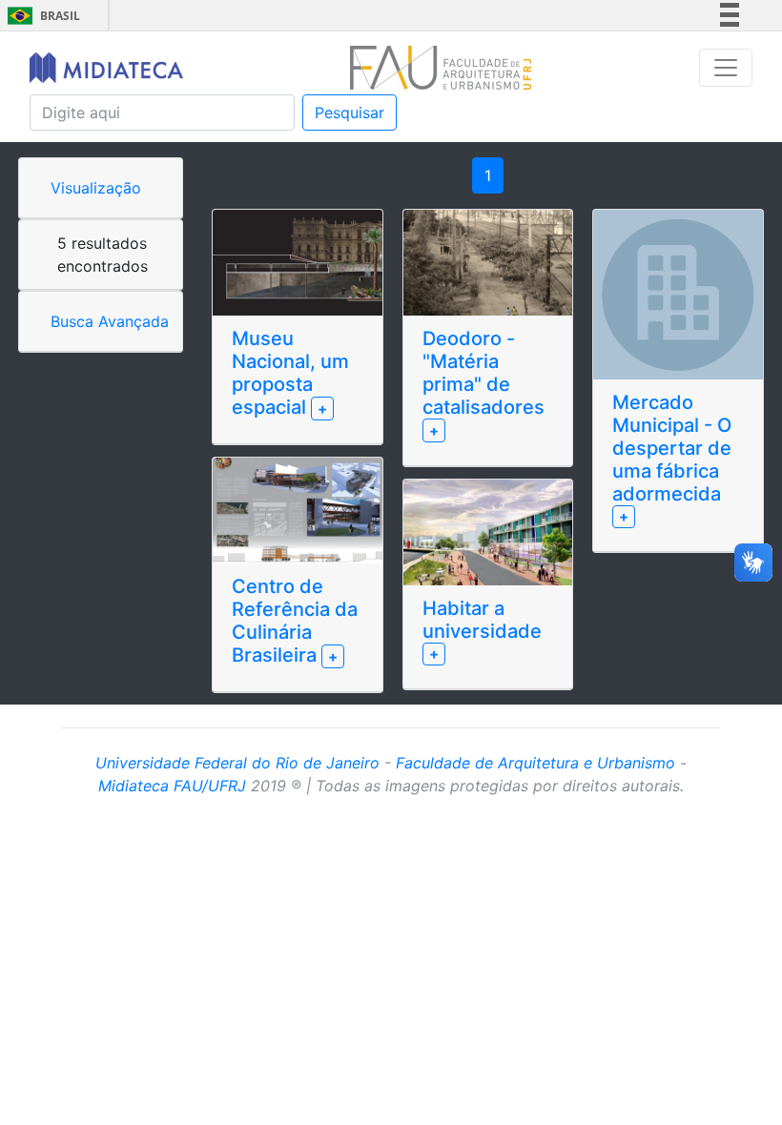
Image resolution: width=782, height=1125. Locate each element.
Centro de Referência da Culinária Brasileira (295, 620)
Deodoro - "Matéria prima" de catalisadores (483, 373)
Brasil (40, 16)
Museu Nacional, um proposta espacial (290, 373)
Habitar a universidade (482, 620)
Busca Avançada (110, 321)
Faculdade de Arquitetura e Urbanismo (535, 762)
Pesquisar (349, 112)
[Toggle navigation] (725, 68)
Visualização (96, 187)
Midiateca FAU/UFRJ (172, 785)
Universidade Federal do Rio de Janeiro (237, 762)
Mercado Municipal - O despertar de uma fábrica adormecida (671, 448)
